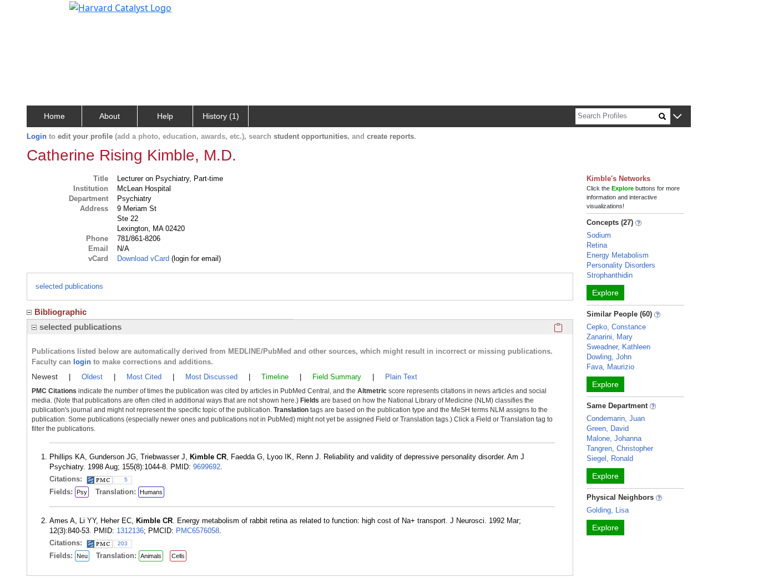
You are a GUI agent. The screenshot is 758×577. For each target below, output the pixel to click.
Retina (597, 245)
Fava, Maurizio (610, 367)
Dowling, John (609, 357)
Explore (605, 292)
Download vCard (143, 258)
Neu (82, 556)
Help (165, 116)
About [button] (109, 116)
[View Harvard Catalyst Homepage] (120, 7)
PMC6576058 (197, 530)
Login (37, 136)
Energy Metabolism (618, 255)
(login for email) (195, 258)
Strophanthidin (610, 275)
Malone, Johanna (614, 438)
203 (123, 543)
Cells (178, 556)
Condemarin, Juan (616, 418)
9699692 (206, 467)
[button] (677, 117)
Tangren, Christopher (620, 448)
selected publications (69, 286)
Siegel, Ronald (610, 458)
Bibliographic (60, 312)
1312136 (130, 530)
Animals (150, 556)
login (82, 362)
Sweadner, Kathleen (618, 347)
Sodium (599, 235)
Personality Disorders (621, 265)
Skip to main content (46, 13)
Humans (151, 492)
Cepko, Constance (616, 327)
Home (54, 116)
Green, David (608, 428)
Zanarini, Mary (610, 337)
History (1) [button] (221, 116)
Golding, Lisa (608, 510)
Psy (82, 492)
